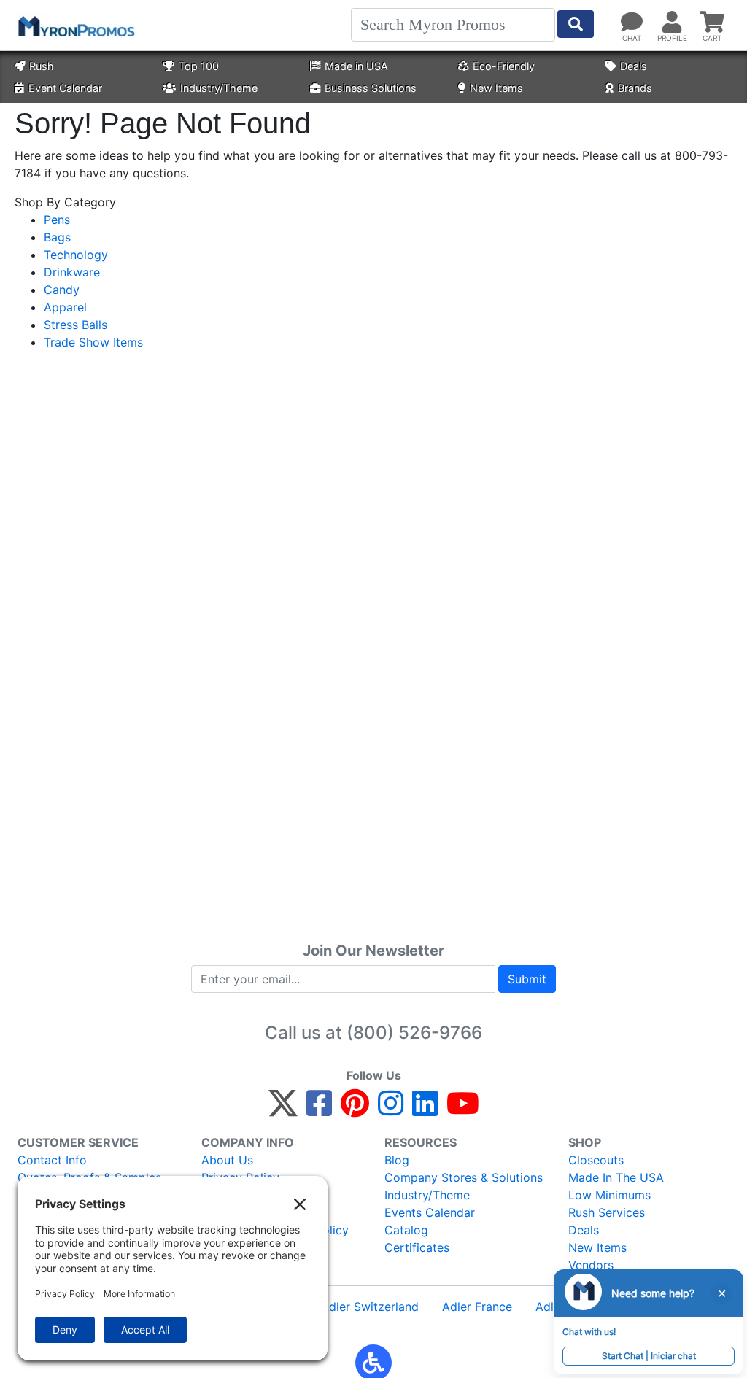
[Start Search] (575, 24)
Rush (41, 66)
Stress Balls (75, 324)
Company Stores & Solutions (463, 1177)
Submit (527, 979)
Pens (57, 219)
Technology (76, 254)
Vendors (591, 1265)
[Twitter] (283, 1109)
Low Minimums (609, 1195)
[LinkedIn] (425, 1109)
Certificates (416, 1247)
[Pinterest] (355, 1109)
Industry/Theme (219, 88)
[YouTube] (463, 1109)
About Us (227, 1160)
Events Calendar (429, 1212)
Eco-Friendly (504, 66)
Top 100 (199, 66)
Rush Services (606, 1212)
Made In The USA (616, 1177)
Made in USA (356, 66)
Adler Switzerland (370, 1306)
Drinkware (72, 272)
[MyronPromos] (75, 25)
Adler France (477, 1306)
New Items (496, 88)
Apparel (65, 307)
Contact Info (52, 1160)
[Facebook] (319, 1109)
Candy (62, 289)
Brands (635, 88)
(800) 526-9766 (414, 1032)
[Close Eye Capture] (721, 1293)
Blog (396, 1160)
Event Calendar (65, 88)
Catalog (406, 1230)
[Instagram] (391, 1109)
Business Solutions (371, 88)
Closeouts (596, 1160)
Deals (633, 66)
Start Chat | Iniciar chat (649, 1355)
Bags (57, 237)
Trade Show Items (93, 342)
